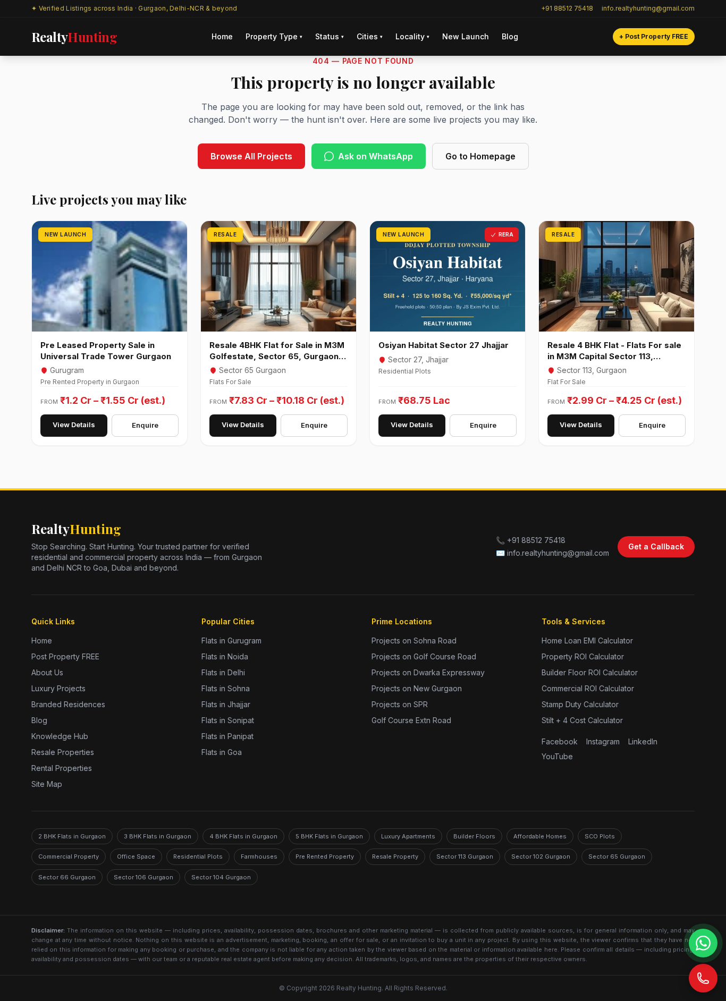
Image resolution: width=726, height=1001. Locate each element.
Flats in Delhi (223, 672)
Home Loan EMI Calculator (587, 640)
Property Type (274, 36)
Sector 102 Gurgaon (540, 856)
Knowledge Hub (59, 736)
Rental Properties (61, 768)
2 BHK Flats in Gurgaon (72, 836)
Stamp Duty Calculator (580, 704)
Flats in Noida (224, 656)
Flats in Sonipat (227, 720)
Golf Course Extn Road (411, 720)
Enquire (145, 425)
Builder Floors (474, 836)
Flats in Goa (221, 752)
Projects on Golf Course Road (424, 656)
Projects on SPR (400, 704)
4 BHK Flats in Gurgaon (243, 836)
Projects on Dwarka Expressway (428, 672)
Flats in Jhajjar (225, 704)
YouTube (557, 756)
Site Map (46, 783)
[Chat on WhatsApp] (703, 943)
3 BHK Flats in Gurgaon (157, 836)
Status (329, 36)
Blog (510, 36)
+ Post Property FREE (653, 36)
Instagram (603, 741)
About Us (47, 672)
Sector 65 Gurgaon (616, 856)
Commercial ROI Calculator (588, 688)
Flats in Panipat (227, 736)
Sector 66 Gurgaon (67, 877)
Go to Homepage (480, 156)
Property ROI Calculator (583, 656)
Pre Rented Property (325, 856)
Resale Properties (62, 752)
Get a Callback (656, 546)
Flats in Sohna (225, 688)
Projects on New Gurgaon (417, 688)
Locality (412, 36)
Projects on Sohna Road (414, 640)
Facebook (560, 741)
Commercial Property (68, 856)
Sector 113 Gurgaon (464, 856)
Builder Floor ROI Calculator (590, 672)
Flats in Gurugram (231, 640)
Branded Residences (68, 704)
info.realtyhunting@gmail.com (648, 8)
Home (222, 36)
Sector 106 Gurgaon (143, 877)
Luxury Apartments (408, 836)
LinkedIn (642, 741)
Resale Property (395, 856)
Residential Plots (198, 856)
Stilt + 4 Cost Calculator (582, 720)
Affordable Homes (540, 836)
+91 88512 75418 (567, 8)
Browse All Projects (251, 156)
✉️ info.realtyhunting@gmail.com (552, 552)
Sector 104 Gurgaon (221, 877)
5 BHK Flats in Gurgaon (329, 836)
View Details (74, 424)
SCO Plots (600, 836)
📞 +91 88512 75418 (530, 540)
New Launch (465, 36)
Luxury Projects (58, 688)
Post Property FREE (65, 656)
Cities (370, 36)
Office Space (136, 856)
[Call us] (703, 978)
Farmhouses (259, 856)
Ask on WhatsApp (375, 156)
